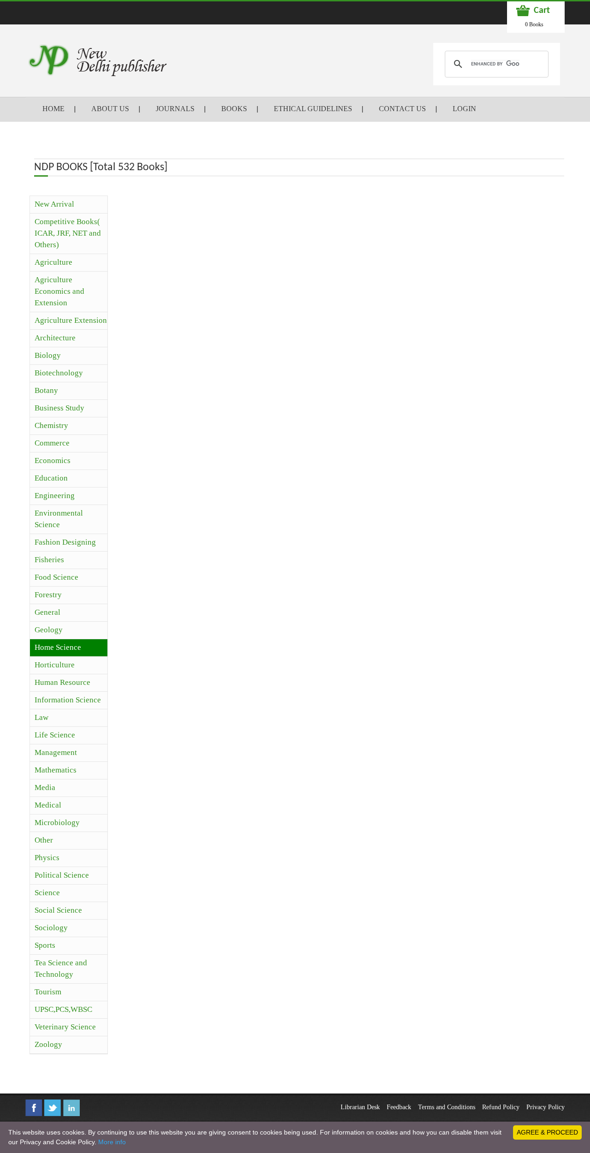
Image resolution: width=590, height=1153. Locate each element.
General (47, 612)
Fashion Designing (65, 542)
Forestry (48, 594)
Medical (48, 805)
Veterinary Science (65, 1026)
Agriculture (53, 262)
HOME (53, 109)
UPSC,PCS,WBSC (63, 1009)
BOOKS (234, 109)
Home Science (58, 647)
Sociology (51, 927)
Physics (47, 857)
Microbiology (57, 822)
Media (45, 787)
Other (44, 840)
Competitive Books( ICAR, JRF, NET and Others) (68, 233)
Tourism (48, 991)
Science (47, 892)
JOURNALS (175, 109)
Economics (53, 460)
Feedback (399, 1107)
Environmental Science (59, 519)
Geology (49, 629)
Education (51, 478)
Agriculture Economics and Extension (59, 291)
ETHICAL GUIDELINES (313, 109)
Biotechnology (59, 372)
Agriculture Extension (71, 320)
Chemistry (51, 425)
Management (56, 752)
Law (41, 717)
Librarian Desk (360, 1107)
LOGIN (464, 109)
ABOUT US (110, 109)
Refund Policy (500, 1107)
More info (112, 1142)
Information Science (68, 699)
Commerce (52, 443)
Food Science (56, 577)
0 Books (534, 24)
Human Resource (62, 682)
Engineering (55, 495)
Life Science (55, 735)
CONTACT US (402, 109)
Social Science (58, 910)
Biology (48, 355)
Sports (45, 945)
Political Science (62, 875)
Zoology (48, 1044)
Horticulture (55, 664)
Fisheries (49, 559)
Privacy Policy (545, 1107)
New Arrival (54, 204)
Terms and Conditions (446, 1107)
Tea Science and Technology (61, 968)
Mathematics (56, 770)
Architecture (55, 337)
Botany (46, 390)
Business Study (59, 408)
